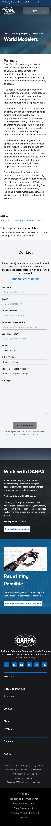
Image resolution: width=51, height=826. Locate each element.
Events (8, 728)
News (7, 721)
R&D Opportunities (14, 688)
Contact (36, 782)
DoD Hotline (23, 794)
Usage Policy (37, 765)
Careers (8, 741)
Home (6, 34)
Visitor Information (23, 778)
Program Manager (15, 368)
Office (9, 357)
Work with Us (11, 676)
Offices (8, 708)
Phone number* (9, 310)
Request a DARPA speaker (25, 278)
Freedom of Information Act (23, 798)
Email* (5, 299)
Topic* (5, 345)
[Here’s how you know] (25, 3)
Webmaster (18, 774)
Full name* (7, 287)
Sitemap (30, 774)
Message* (6, 380)
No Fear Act (36, 769)
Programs (24, 34)
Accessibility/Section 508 (16, 769)
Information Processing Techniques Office (21, 220)
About (7, 753)
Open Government (23, 808)
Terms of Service (29, 434)
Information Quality (23, 803)
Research (15, 34)
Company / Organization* (14, 322)
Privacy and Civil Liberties (23, 812)
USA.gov (23, 817)
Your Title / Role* (10, 334)
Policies (7, 765)
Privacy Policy (13, 434)
